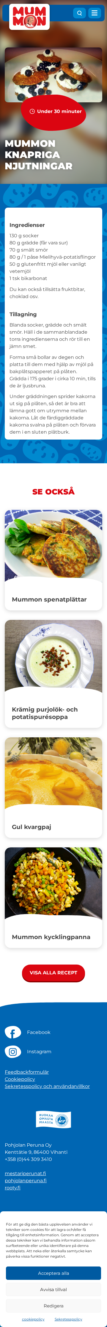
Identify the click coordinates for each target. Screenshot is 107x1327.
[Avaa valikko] (94, 13)
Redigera (54, 1306)
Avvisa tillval (53, 1289)
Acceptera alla (53, 1273)
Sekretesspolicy (68, 1319)
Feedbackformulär (27, 1072)
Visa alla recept (53, 973)
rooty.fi (13, 1188)
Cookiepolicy (20, 1079)
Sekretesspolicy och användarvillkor (47, 1086)
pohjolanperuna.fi (26, 1180)
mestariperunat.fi (25, 1173)
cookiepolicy (33, 1319)
